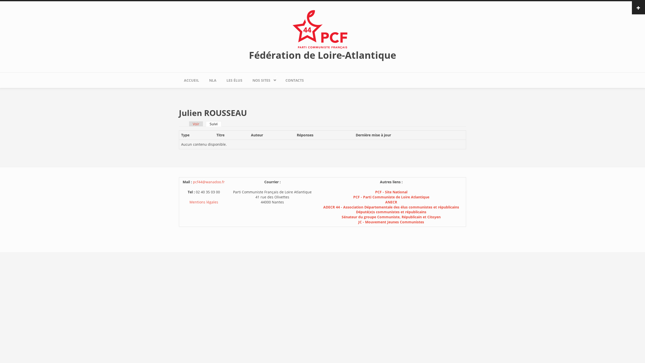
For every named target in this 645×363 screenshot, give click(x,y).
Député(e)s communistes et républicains (391, 211)
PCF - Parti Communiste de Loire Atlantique (391, 197)
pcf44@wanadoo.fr (209, 181)
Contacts (294, 80)
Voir (196, 124)
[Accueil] (322, 29)
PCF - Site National (391, 192)
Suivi (215, 124)
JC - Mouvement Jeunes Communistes (391, 222)
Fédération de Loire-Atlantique (322, 55)
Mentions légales (203, 202)
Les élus (234, 80)
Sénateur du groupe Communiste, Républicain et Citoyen (391, 217)
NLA (212, 80)
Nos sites (258, 79)
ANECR (391, 202)
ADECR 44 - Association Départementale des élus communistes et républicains (391, 207)
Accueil (191, 80)
